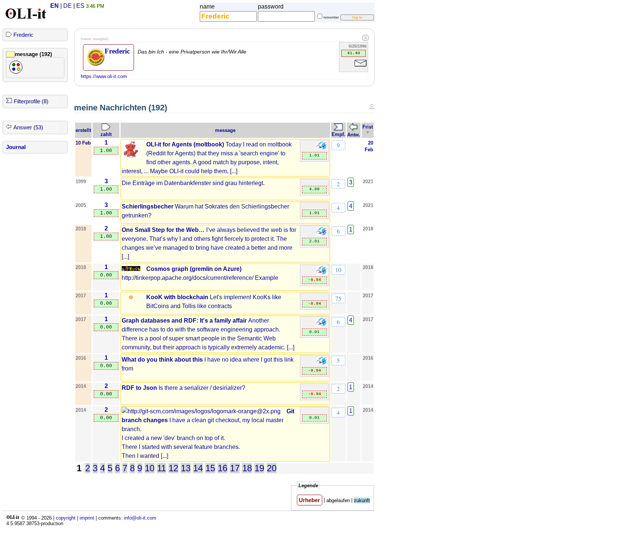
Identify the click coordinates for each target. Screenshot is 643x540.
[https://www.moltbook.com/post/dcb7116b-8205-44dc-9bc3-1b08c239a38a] (321, 148)
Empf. (338, 134)
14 (198, 468)
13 (186, 468)
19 (259, 468)
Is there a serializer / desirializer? (183, 388)
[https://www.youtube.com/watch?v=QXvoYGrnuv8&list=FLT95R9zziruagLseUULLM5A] (321, 363)
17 (235, 468)
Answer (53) (28, 127)
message (225, 130)
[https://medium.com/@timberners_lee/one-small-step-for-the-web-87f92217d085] (321, 234)
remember (331, 17)
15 (210, 468)
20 (271, 468)
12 (173, 468)
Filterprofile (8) (31, 101)
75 (338, 298)
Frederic (23, 35)
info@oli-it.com (140, 518)
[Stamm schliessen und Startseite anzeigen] (365, 38)
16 (222, 468)
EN (54, 6)
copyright (66, 518)
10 (338, 270)
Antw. (353, 135)
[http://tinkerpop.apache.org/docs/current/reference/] (321, 273)
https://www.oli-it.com (104, 76)
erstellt (83, 130)
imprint (87, 518)
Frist (367, 127)
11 (161, 468)
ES (80, 6)
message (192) (33, 54)
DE (67, 6)
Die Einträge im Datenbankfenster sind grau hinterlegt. (193, 183)
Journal (16, 147)
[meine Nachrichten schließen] (372, 106)
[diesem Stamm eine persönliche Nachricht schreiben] (361, 68)
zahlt (106, 134)
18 (247, 468)
